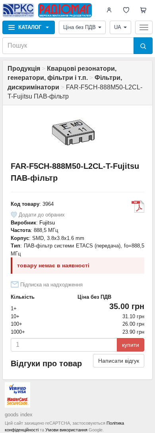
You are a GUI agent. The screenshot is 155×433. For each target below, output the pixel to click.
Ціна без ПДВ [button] (79, 27)
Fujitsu (47, 223)
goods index (19, 415)
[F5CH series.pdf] (138, 206)
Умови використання (66, 429)
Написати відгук (118, 361)
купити (130, 345)
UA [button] (117, 27)
